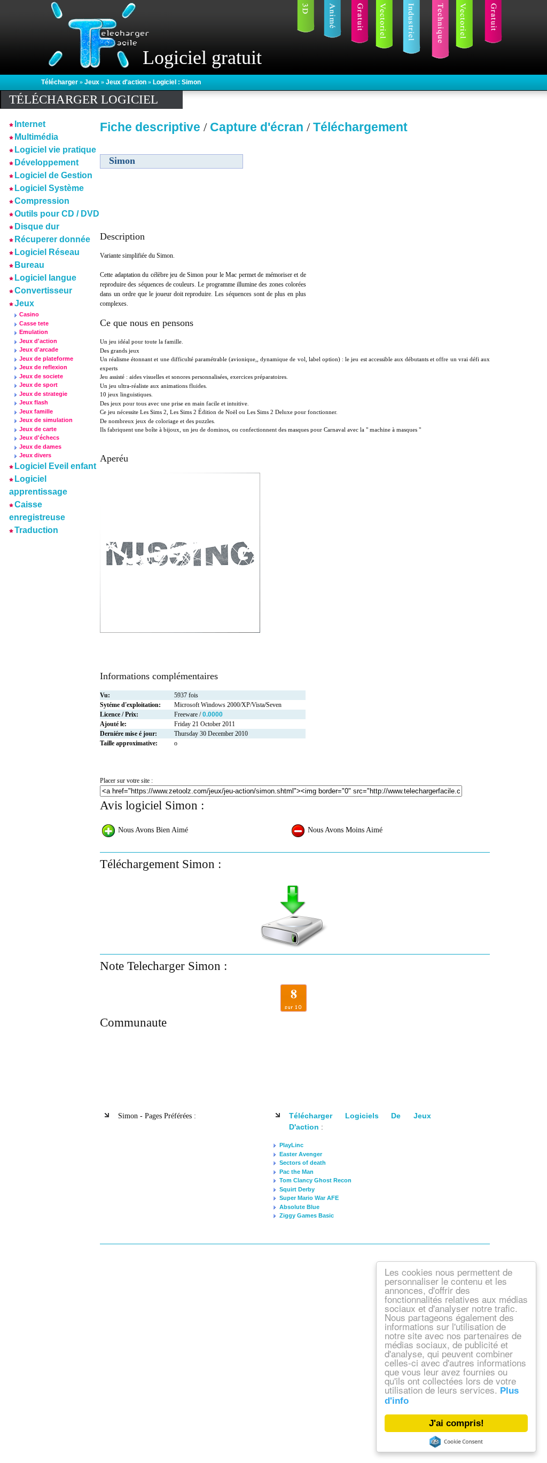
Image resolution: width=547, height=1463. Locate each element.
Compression (41, 200)
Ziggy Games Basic (306, 1215)
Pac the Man (296, 1171)
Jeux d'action (127, 82)
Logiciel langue (45, 277)
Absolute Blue (299, 1207)
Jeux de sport (38, 384)
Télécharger (60, 82)
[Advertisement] (398, 213)
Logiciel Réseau (47, 252)
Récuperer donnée (52, 239)
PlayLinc (291, 1145)
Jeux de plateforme (46, 358)
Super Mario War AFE (309, 1198)
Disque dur (36, 226)
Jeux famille (36, 411)
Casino (29, 314)
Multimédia (36, 136)
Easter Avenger (300, 1154)
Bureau (29, 264)
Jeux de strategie (43, 394)
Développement (46, 162)
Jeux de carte (38, 429)
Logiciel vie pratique (55, 149)
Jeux (92, 82)
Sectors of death (302, 1162)
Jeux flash (33, 402)
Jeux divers (35, 455)
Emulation (33, 332)
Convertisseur (43, 290)
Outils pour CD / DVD (56, 213)
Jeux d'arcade (38, 349)
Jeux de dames (40, 446)
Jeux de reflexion (43, 367)
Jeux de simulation (46, 420)
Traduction (36, 530)
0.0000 (212, 714)
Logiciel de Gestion (53, 175)
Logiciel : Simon (177, 82)
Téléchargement (360, 127)
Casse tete (34, 323)
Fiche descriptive (150, 127)
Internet (29, 124)
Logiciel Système (49, 188)
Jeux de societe (41, 376)
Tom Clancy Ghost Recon (315, 1180)
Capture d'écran (258, 127)
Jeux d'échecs (39, 437)
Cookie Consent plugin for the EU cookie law (456, 1442)
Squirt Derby (297, 1189)
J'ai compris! (456, 1423)
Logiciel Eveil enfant (55, 466)
